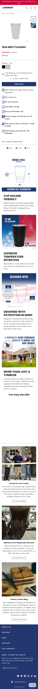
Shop (4, 638)
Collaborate (8, 649)
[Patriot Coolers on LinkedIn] (35, 676)
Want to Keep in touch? (14, 655)
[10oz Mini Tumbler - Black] (3, 431)
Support (6, 632)
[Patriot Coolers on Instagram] (28, 676)
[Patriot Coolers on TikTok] (32, 676)
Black (4, 67)
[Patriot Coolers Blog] (19, 579)
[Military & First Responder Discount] (19, 523)
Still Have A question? (12, 142)
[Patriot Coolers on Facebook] (18, 676)
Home (3, 13)
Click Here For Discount (19, 558)
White (8, 67)
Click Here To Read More (19, 501)
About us (6, 627)
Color (7, 63)
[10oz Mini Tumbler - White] (5, 431)
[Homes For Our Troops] (19, 463)
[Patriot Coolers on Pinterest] (25, 676)
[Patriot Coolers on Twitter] (21, 676)
